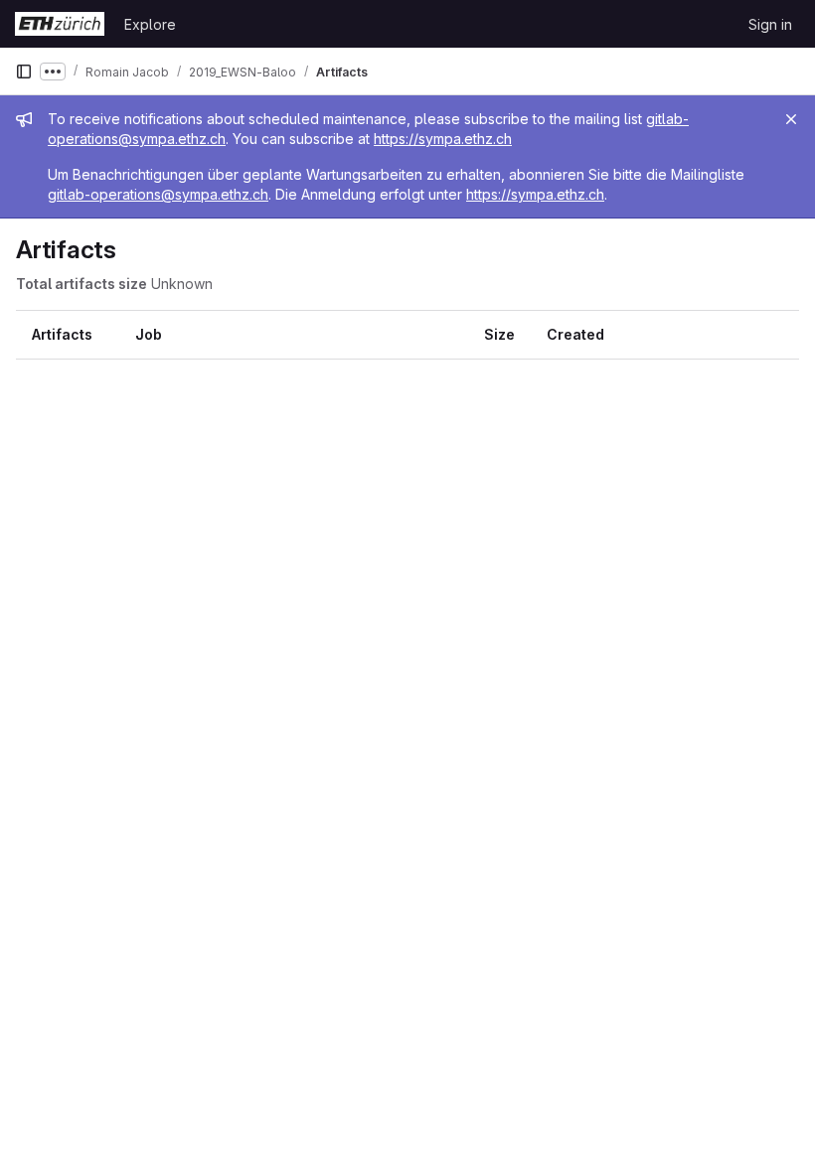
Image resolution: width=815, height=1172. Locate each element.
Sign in (770, 24)
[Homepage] (59, 24)
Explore (150, 24)
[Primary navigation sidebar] (24, 71)
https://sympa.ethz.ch (443, 138)
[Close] (791, 119)
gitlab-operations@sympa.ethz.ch (158, 194)
